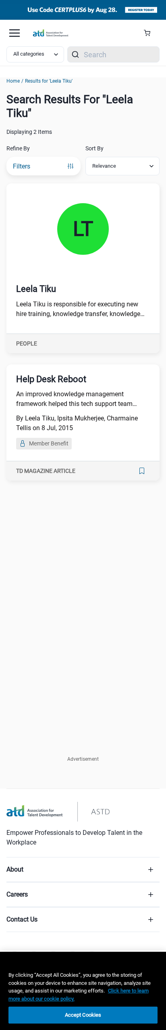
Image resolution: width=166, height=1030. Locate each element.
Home (13, 81)
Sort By (94, 148)
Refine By (18, 148)
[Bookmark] (142, 471)
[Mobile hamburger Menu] (14, 33)
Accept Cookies (83, 1015)
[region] (83, 991)
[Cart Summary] (150, 33)
